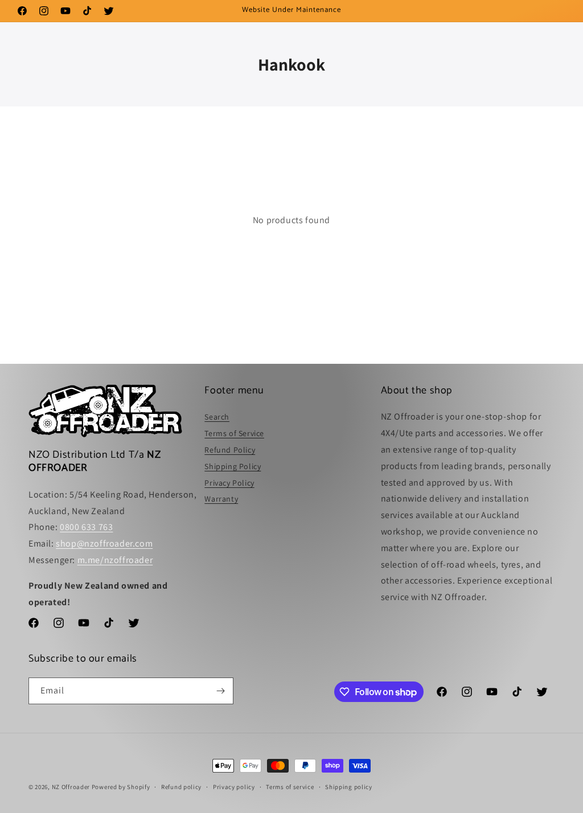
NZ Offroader (71, 787)
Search (216, 417)
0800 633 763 (86, 527)
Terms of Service (234, 433)
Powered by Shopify (121, 787)
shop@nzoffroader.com (104, 543)
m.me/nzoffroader (115, 560)
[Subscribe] (220, 691)
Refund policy (181, 787)
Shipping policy (348, 787)
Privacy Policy (229, 483)
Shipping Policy (232, 466)
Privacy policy (234, 787)
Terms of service (290, 787)
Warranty (221, 499)
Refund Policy (229, 450)
